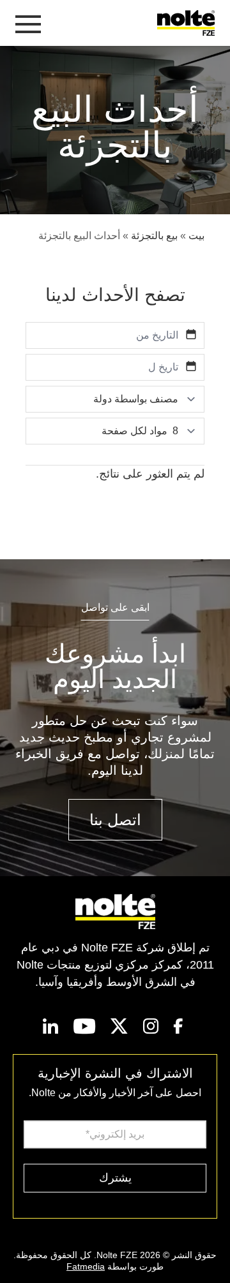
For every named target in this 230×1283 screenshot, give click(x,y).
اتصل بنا (115, 819)
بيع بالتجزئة (154, 235)
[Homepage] (188, 23)
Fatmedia (85, 1266)
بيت (196, 235)
